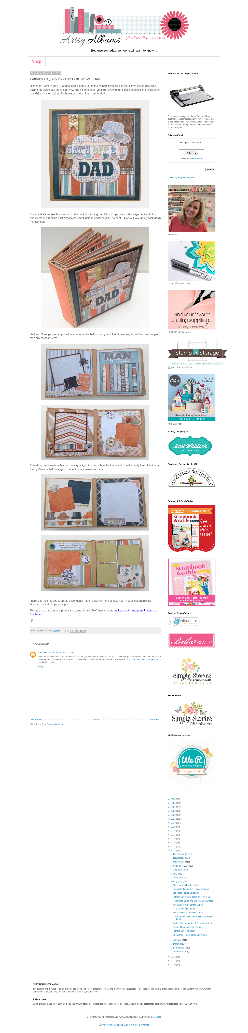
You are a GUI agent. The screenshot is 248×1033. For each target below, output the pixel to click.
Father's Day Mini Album (184, 931)
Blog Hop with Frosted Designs (187, 885)
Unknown (42, 652)
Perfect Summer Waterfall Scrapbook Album (193, 923)
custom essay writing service (144, 659)
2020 (173, 823)
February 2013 (180, 948)
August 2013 (179, 870)
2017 (173, 835)
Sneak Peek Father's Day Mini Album (190, 935)
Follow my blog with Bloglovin (181, 178)
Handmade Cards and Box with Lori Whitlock (193, 901)
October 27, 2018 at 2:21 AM (61, 652)
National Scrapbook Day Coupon (188, 927)
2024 (173, 807)
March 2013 (179, 944)
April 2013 (178, 940)
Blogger (157, 1017)
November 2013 (181, 858)
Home (96, 719)
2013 (173, 850)
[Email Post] (66, 631)
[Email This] (71, 631)
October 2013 (179, 862)
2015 (173, 842)
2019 (173, 827)
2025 (173, 803)
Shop (36, 61)
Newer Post (36, 719)
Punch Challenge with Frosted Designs (191, 889)
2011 (173, 961)
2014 (173, 846)
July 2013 (178, 874)
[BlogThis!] (75, 631)
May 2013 (178, 881)
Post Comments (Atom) (52, 724)
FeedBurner (197, 158)
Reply (40, 666)
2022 (173, 815)
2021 (173, 819)
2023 (173, 811)
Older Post (155, 719)
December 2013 (181, 854)
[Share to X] (78, 631)
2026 (173, 799)
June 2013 (178, 878)
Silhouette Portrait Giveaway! (186, 893)
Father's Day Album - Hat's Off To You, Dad (192, 897)
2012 (173, 957)
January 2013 (179, 952)
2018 (173, 831)
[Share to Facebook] (81, 631)
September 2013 (181, 866)
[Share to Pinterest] (84, 631)
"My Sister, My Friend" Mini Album (188, 905)
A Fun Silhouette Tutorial (184, 909)
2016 (173, 839)
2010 (173, 965)
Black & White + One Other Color (188, 913)
